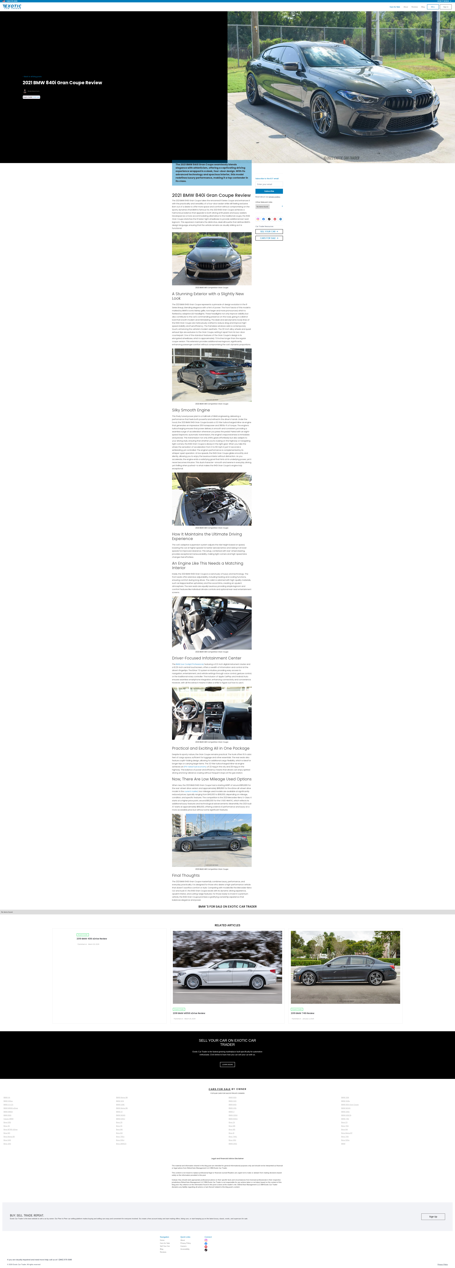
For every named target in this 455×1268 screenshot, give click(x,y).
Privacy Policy (443, 1264)
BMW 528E (120, 1105)
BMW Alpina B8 (122, 1097)
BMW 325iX (233, 1115)
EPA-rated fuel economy (195, 766)
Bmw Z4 (232, 1122)
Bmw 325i (7, 1144)
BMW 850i (7, 1115)
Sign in (445, 7)
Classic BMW (8, 1119)
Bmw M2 (119, 1133)
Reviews (415, 7)
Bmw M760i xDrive (11, 1129)
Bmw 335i (232, 1140)
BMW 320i (232, 1101)
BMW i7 (231, 1112)
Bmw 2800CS (121, 1144)
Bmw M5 (232, 1129)
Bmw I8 (231, 1133)
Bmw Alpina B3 (9, 1137)
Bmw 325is (345, 1140)
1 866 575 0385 (11, 1)
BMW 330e (345, 1112)
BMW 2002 (233, 1144)
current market (191, 791)
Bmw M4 (344, 1129)
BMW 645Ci (120, 1119)
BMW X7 (119, 1112)
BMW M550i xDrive (11, 1108)
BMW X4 (7, 1097)
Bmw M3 (7, 1133)
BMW (343, 1144)
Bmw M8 (232, 1126)
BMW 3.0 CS (8, 1105)
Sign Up (433, 1216)
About (406, 7)
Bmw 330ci (120, 1140)
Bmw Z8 (119, 1122)
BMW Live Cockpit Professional (189, 664)
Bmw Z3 (344, 1122)
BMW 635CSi (346, 1115)
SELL (433, 7)
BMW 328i (345, 1097)
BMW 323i (120, 1101)
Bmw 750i (345, 1126)
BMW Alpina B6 (122, 1108)
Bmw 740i (345, 1137)
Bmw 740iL (233, 1137)
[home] (11, 6)
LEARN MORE (227, 1064)
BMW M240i (345, 1108)
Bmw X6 (7, 1126)
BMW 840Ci (233, 1119)
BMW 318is (345, 1101)
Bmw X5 (119, 1126)
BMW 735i (345, 1119)
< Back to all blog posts (32, 76)
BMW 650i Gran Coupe (350, 1105)
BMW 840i (232, 1105)
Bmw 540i (7, 1140)
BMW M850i (8, 1112)
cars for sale (220, 1089)
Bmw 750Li (120, 1137)
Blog (423, 7)
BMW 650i (232, 1097)
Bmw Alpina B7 (346, 1133)
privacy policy (274, 197)
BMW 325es (8, 1101)
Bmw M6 (119, 1129)
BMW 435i (232, 1108)
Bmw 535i (7, 1122)
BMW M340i (120, 1115)
